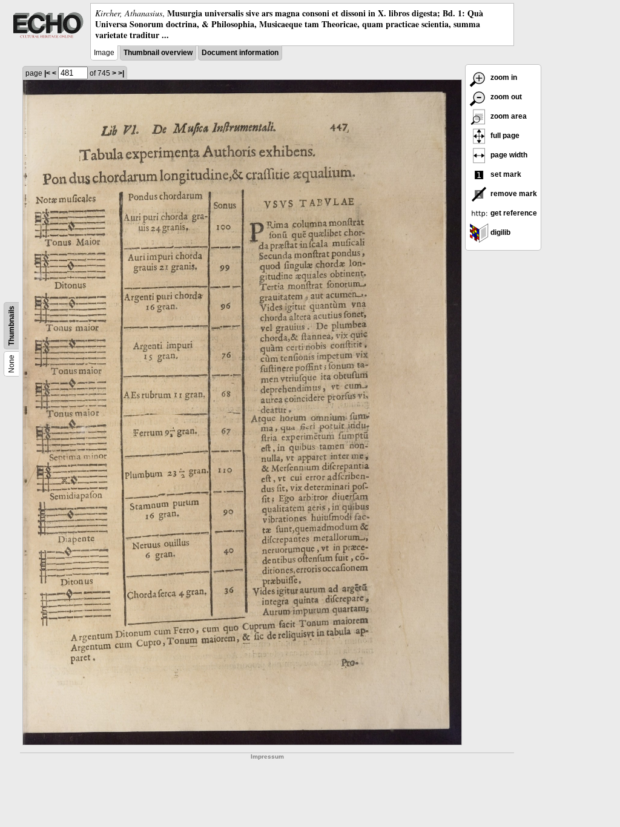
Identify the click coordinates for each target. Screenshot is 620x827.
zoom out (505, 97)
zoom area (508, 116)
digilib (499, 232)
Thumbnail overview (158, 52)
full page (504, 135)
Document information (240, 52)
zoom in (503, 77)
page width (508, 155)
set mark (505, 174)
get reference (513, 213)
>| (121, 73)
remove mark (513, 193)
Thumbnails (11, 326)
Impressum (267, 756)
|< (47, 73)
